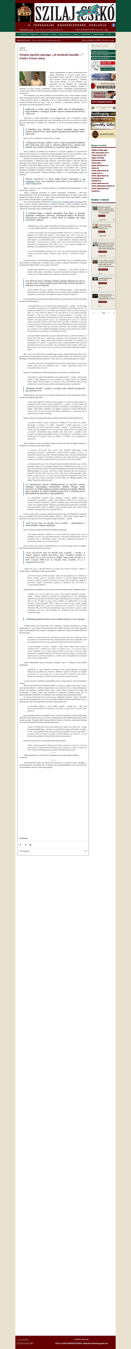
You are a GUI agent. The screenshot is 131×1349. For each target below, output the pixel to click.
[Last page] (114, 313)
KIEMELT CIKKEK (103, 269)
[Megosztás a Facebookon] (20, 845)
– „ (42, 30)
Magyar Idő (101, 215)
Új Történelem (23, 838)
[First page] (93, 313)
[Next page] (109, 313)
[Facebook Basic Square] (113, 25)
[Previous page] (98, 313)
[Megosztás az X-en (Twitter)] (25, 845)
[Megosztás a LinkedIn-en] (30, 845)
